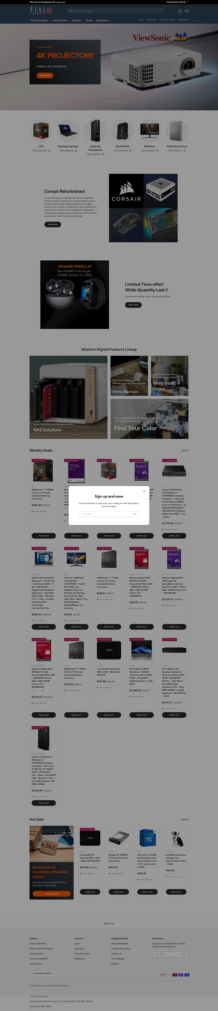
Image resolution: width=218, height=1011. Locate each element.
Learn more (60, 2)
